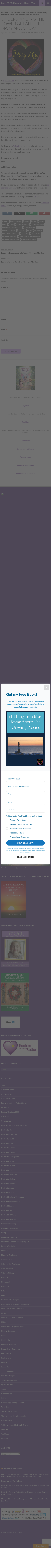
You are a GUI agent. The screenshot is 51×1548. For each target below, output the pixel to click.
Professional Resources (19, 837)
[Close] (46, 687)
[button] (25, 738)
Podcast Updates (17, 832)
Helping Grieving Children (21, 824)
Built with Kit (25, 857)
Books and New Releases (20, 828)
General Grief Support (19, 820)
